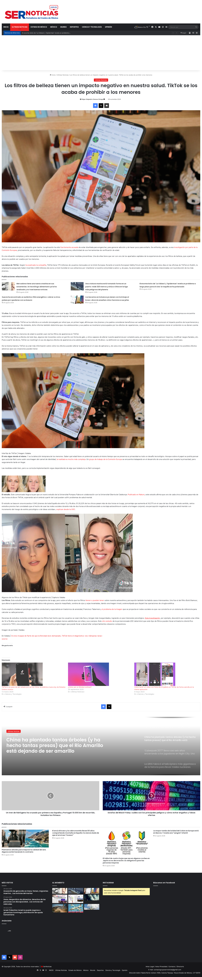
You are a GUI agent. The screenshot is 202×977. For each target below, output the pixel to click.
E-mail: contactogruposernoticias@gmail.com (164, 970)
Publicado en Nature (136, 494)
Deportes (74, 27)
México (53, 27)
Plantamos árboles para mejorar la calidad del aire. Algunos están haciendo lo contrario (24, 851)
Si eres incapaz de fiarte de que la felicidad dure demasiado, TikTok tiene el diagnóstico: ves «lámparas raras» (56, 636)
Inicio (53, 75)
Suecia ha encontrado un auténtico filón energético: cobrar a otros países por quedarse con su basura (59, 33)
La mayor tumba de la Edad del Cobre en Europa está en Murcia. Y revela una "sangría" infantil (176, 832)
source (4, 639)
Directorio (180, 966)
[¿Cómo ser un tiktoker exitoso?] (100, 674)
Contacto (172, 966)
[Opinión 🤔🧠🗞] (75, 899)
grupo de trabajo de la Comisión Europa (105, 459)
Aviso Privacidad (161, 966)
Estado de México (39, 27)
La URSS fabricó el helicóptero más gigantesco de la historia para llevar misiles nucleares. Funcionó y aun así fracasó (50, 745)
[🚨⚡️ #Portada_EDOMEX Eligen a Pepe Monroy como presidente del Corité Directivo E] (59, 899)
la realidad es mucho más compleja (71, 459)
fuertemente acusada (69, 247)
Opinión (108, 27)
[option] (101, 746)
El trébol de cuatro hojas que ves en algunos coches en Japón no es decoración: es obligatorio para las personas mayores (126, 860)
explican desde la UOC (65, 509)
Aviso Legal (150, 966)
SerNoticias (47, 966)
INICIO (6, 27)
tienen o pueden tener (95, 600)
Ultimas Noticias (19, 27)
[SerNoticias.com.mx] (32, 12)
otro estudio (107, 621)
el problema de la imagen (111, 609)
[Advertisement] (101, 52)
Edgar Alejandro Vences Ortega (92, 99)
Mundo (63, 27)
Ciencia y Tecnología (92, 27)
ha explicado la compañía (35, 265)
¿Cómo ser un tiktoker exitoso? (80, 687)
